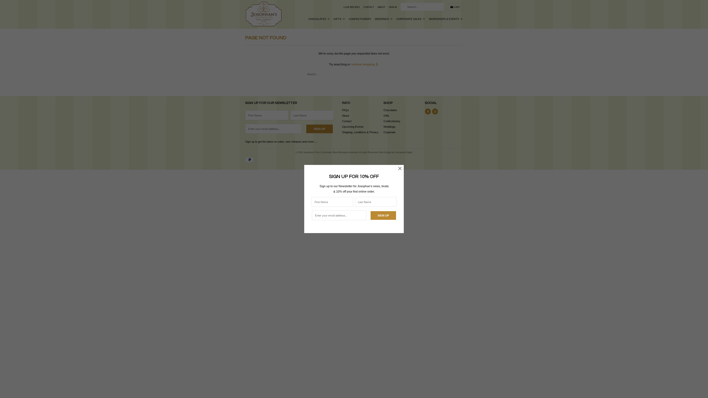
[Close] (400, 168)
